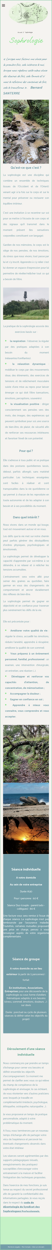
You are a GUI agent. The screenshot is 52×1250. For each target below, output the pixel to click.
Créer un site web (38, 1247)
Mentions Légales (14, 1247)
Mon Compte (26, 1247)
